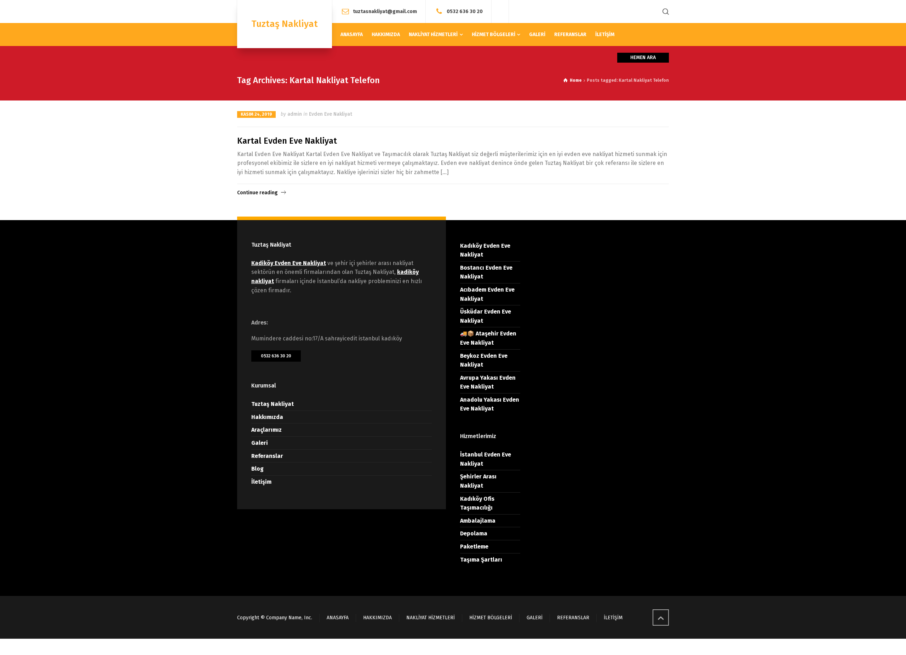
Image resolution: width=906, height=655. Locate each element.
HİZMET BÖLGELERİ (490, 618)
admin (294, 114)
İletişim (261, 481)
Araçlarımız (266, 429)
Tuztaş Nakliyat (272, 404)
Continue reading (257, 193)
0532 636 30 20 (465, 11)
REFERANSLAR (573, 618)
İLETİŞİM (613, 618)
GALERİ (535, 618)
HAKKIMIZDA (377, 618)
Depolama (473, 533)
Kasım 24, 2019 (256, 114)
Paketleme (474, 546)
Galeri (259, 442)
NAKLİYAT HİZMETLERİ (430, 618)
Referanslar (267, 456)
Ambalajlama (477, 520)
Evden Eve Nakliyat (330, 114)
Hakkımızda (267, 417)
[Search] (664, 11)
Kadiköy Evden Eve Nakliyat (288, 263)
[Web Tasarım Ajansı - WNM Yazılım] (453, 647)
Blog (257, 468)
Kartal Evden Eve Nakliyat (287, 141)
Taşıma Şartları (481, 559)
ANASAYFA (338, 618)
